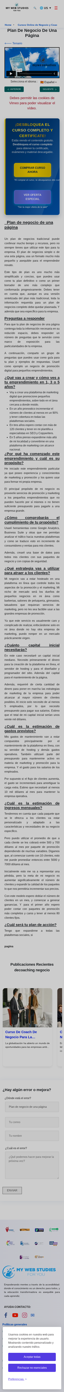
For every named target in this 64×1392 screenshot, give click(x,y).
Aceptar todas (32, 1356)
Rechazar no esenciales (32, 1367)
